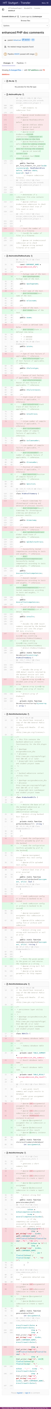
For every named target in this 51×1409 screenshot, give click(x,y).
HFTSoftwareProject (15, 8)
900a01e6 (17, 40)
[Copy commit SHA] (18, 16)
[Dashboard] (16, 2)
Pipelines (21, 63)
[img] (33, 39)
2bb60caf (11, 10)
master (27, 40)
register (20, 1393)
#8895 (17, 54)
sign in (27, 1393)
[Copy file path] (16, 81)
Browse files (25, 21)
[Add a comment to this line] (1, 105)
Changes (8, 63)
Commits (37, 8)
